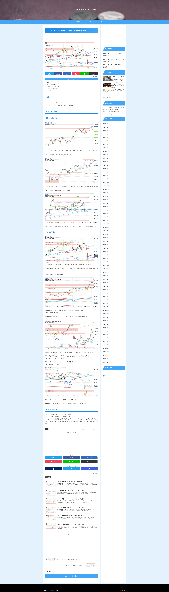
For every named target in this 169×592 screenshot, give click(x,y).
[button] (123, 97)
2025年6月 (105, 161)
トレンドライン (60, 429)
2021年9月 (105, 317)
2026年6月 (105, 127)
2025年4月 (105, 168)
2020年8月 (105, 362)
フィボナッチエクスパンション (70, 429)
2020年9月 (105, 358)
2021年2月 (105, 341)
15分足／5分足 (53, 88)
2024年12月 (106, 182)
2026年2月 (105, 141)
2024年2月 (105, 217)
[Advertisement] (71, 37)
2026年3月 (105, 137)
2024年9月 (105, 193)
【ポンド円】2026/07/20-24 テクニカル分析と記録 (113, 54)
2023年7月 (105, 241)
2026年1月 (105, 144)
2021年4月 (105, 334)
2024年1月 (105, 220)
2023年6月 (105, 244)
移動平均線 (94, 429)
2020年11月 (106, 352)
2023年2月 (105, 258)
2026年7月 (105, 123)
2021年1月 (105, 345)
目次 (69, 79)
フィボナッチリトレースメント (83, 429)
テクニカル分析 (52, 84)
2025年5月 (105, 165)
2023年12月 (106, 224)
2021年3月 (105, 338)
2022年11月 (106, 269)
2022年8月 (105, 279)
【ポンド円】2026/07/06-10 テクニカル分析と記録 (113, 60)
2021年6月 (105, 327)
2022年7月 (105, 282)
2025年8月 (105, 158)
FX (46, 429)
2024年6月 (105, 203)
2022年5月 (105, 289)
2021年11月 (106, 310)
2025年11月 (106, 148)
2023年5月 (105, 248)
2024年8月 (105, 196)
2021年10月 (106, 314)
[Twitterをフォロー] (71, 468)
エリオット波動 (52, 429)
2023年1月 (105, 262)
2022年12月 (106, 265)
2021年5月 (105, 331)
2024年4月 (105, 210)
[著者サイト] (53, 468)
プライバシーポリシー (120, 587)
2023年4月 (105, 251)
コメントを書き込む (71, 576)
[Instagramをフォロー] (89, 468)
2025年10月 (106, 151)
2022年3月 (105, 296)
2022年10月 (106, 272)
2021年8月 (105, 320)
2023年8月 (105, 237)
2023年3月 (105, 255)
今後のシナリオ (52, 90)
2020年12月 (106, 348)
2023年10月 (106, 231)
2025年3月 (105, 172)
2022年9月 (105, 276)
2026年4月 (105, 134)
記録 (49, 82)
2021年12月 (106, 307)
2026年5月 (105, 130)
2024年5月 (105, 206)
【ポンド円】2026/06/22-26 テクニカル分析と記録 (113, 66)
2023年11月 (106, 227)
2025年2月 (105, 175)
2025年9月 (105, 155)
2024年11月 (106, 186)
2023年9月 (105, 234)
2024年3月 (105, 213)
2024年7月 (105, 199)
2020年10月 (106, 355)
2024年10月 (106, 189)
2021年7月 (105, 324)
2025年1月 (105, 179)
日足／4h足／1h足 (54, 86)
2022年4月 (105, 293)
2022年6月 (105, 286)
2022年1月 (105, 303)
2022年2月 (105, 300)
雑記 (104, 376)
